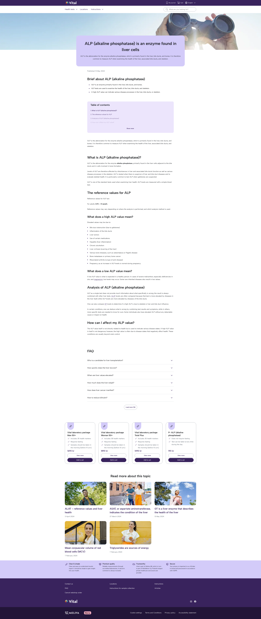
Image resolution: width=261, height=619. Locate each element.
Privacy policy (170, 613)
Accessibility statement (187, 613)
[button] (80, 460)
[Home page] (71, 3)
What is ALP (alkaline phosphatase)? (104, 110)
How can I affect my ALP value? (103, 122)
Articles (157, 588)
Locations (113, 584)
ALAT (113, 296)
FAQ (66, 588)
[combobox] (180, 9)
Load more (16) (130, 407)
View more (80, 455)
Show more (130, 128)
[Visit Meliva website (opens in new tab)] (72, 612)
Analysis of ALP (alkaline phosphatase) (105, 118)
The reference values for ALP (102, 114)
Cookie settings (136, 613)
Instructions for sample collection (122, 588)
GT (106, 304)
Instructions (159, 584)
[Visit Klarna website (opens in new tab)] (87, 612)
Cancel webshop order (73, 593)
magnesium (98, 279)
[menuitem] (71, 9)
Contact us (69, 584)
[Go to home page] (71, 601)
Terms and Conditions (153, 613)
